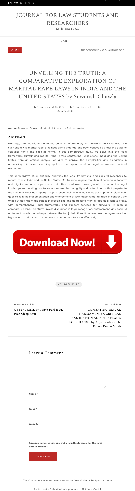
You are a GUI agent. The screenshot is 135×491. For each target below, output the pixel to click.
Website (34, 424)
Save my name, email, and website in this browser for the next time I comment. (65, 445)
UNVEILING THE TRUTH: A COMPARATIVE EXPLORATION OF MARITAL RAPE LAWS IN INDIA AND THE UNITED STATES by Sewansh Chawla (67, 85)
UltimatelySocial (91, 489)
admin (88, 107)
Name (33, 393)
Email (33, 409)
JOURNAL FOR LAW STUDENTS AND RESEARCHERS (67, 19)
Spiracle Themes (104, 480)
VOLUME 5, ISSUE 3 (69, 284)
